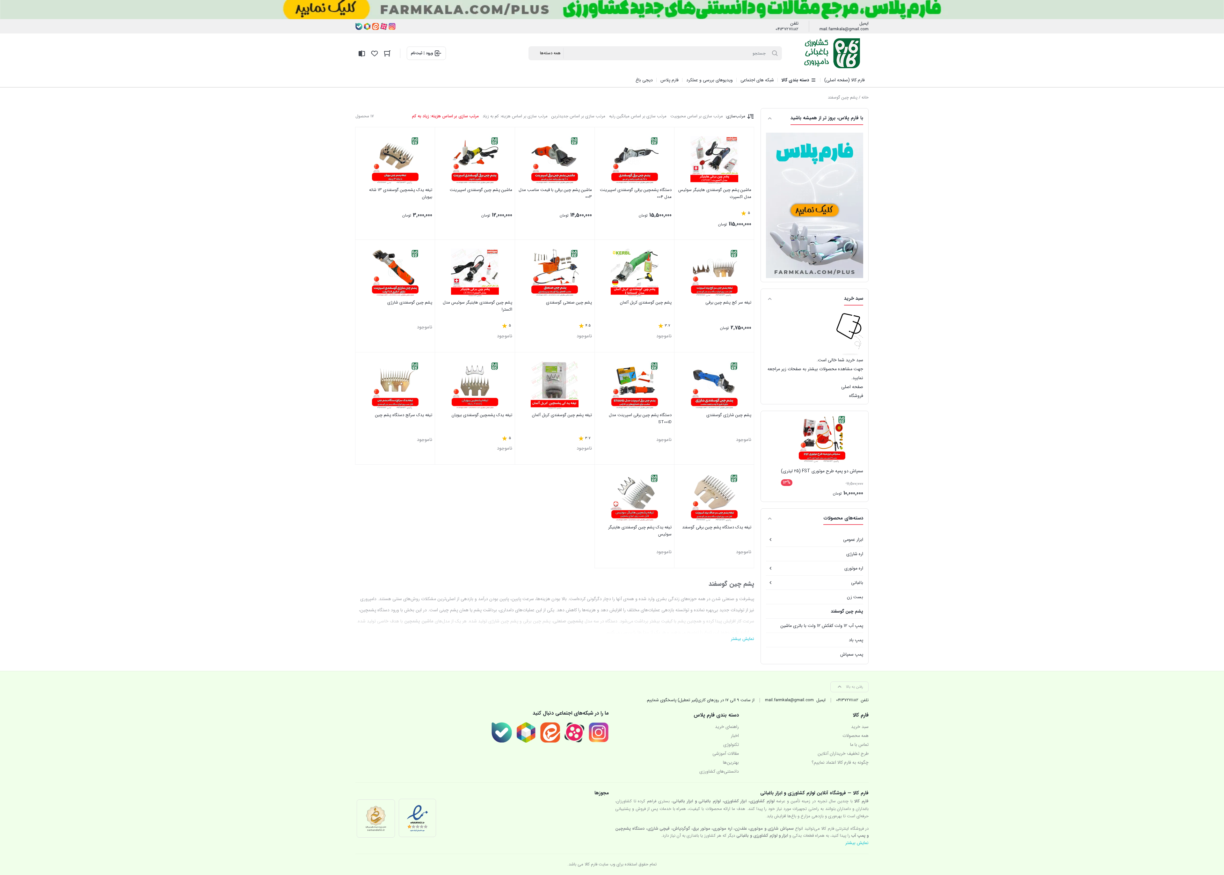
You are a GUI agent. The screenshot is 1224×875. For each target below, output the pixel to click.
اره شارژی (854, 553)
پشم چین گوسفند (847, 611)
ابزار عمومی (853, 539)
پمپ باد (856, 639)
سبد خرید (860, 726)
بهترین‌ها (731, 762)
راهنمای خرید (727, 726)
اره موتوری (853, 568)
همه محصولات (855, 735)
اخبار (735, 735)
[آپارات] (383, 26)
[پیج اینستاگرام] (392, 26)
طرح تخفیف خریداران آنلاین (843, 753)
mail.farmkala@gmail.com (844, 29)
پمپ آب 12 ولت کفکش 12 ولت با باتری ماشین (821, 625)
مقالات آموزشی (725, 753)
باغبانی (857, 582)
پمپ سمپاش (851, 654)
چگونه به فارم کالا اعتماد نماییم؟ (840, 762)
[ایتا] (375, 26)
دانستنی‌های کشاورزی (719, 771)
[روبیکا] (367, 26)
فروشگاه (856, 395)
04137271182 (787, 29)
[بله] (358, 26)
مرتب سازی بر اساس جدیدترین (578, 116)
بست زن (855, 596)
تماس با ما (859, 744)
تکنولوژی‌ (731, 744)
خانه (865, 97)
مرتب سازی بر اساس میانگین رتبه (638, 116)
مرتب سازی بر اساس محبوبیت (696, 116)
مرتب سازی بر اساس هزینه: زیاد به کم (445, 116)
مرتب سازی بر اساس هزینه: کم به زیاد (515, 116)
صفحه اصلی (852, 386)
